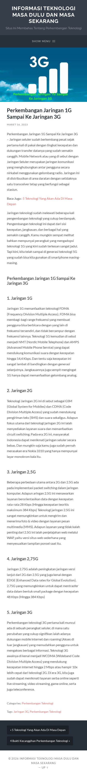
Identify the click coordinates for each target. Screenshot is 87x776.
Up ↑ (45, 767)
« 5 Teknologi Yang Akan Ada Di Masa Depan (38, 730)
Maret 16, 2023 (17, 124)
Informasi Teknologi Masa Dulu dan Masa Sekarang (43, 14)
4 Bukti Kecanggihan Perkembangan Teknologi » (40, 741)
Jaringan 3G (21, 711)
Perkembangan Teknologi (37, 703)
